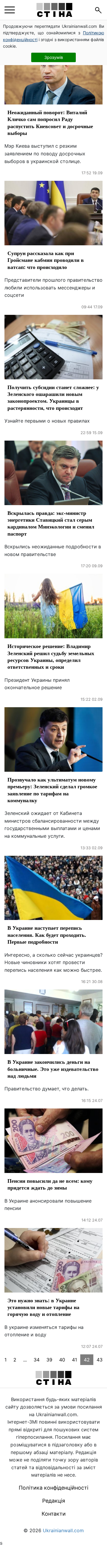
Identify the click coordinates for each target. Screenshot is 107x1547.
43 (100, 1360)
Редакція (53, 1501)
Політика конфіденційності (53, 1488)
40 (62, 1360)
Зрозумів (53, 57)
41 (74, 1360)
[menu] (9, 10)
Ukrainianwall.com (63, 1530)
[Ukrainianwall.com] (54, 10)
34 (37, 1360)
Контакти (54, 1514)
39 (49, 1360)
